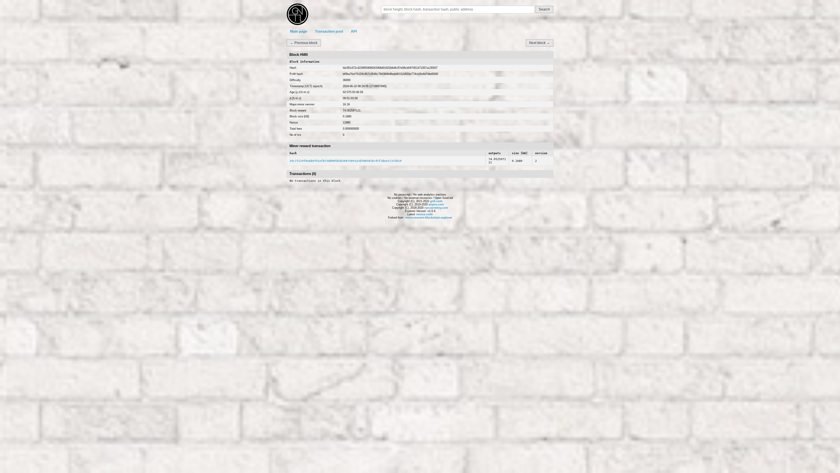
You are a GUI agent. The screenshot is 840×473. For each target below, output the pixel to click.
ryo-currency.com (436, 207)
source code (424, 214)
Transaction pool (329, 31)
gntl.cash (436, 201)
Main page (298, 31)
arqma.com (436, 204)
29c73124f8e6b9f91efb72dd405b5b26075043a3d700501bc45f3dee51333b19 (346, 160)
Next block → (539, 43)
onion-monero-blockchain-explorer (428, 217)
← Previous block (303, 43)
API (354, 31)
